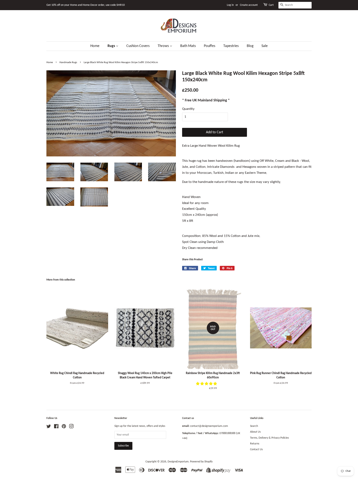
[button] (207, 384)
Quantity (188, 109)
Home (94, 46)
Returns (254, 443)
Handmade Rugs (68, 62)
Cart (271, 5)
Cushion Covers (138, 46)
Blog (250, 46)
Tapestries (231, 46)
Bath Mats (188, 46)
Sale (264, 46)
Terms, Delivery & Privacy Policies (269, 437)
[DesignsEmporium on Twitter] (48, 427)
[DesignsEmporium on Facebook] (56, 427)
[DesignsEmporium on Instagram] (71, 427)
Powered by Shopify (201, 461)
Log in (230, 5)
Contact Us (256, 449)
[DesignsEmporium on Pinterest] (64, 427)
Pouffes (209, 46)
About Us (255, 431)
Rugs (112, 46)
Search (254, 426)
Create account (249, 5)
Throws (164, 46)
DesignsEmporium (178, 461)
